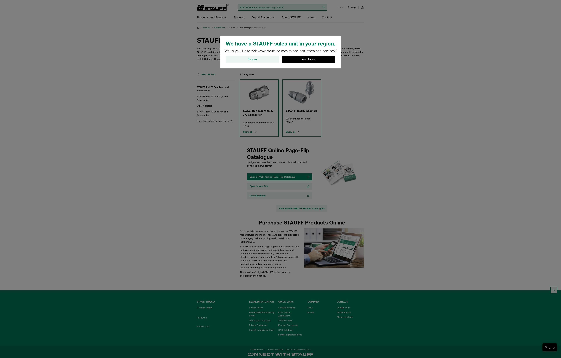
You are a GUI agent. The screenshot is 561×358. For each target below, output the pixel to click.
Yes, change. (308, 59)
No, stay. (252, 59)
